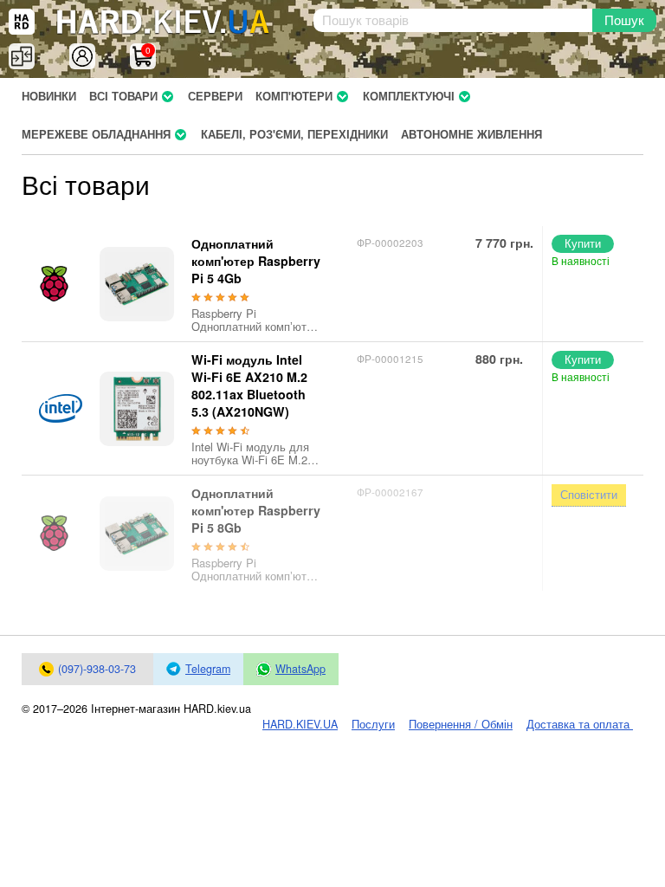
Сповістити (588, 494)
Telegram (207, 669)
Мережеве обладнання (96, 134)
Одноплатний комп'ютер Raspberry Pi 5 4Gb (255, 261)
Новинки (49, 96)
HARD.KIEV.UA (300, 724)
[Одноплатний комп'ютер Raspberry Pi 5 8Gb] (137, 533)
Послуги (373, 724)
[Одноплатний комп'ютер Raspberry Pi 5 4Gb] (137, 284)
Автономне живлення (471, 134)
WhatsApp (300, 669)
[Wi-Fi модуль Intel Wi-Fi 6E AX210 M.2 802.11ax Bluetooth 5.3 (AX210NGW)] (137, 409)
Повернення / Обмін (461, 724)
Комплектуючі (409, 96)
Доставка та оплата (579, 724)
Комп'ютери (293, 96)
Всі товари (123, 96)
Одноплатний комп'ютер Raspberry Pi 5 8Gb (255, 510)
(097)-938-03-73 (97, 669)
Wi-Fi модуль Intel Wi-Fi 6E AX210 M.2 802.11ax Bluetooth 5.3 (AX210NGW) (249, 385)
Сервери (215, 96)
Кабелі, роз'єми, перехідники (294, 134)
